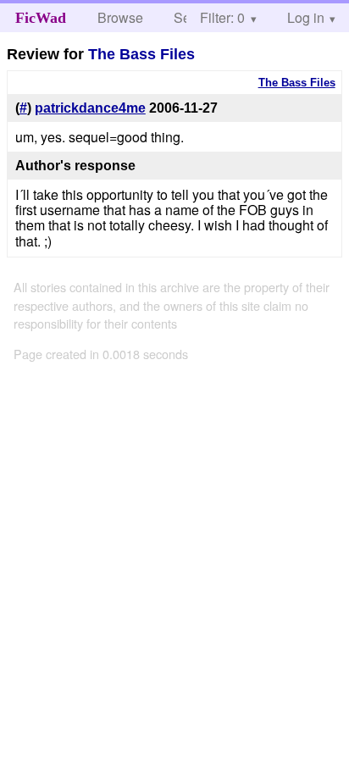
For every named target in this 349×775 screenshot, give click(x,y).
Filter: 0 (222, 17)
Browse (120, 17)
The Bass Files (141, 54)
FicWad (40, 17)
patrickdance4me (90, 108)
